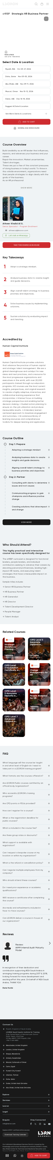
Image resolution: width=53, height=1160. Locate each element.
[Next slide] (49, 944)
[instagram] (41, 1124)
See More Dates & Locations (18, 114)
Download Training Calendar (15, 1135)
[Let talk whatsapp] (15, 1155)
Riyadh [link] (32, 657)
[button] (31, 450)
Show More (26, 188)
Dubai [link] (32, 683)
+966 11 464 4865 (12, 1040)
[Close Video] (46, 19)
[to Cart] (41, 3)
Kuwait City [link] (9, 657)
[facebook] (32, 1124)
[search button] (36, 3)
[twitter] (36, 1124)
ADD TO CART (29, 122)
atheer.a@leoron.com (18, 230)
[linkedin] (45, 1124)
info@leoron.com (9, 1124)
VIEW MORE (26, 522)
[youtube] (49, 1124)
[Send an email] (6, 1155)
